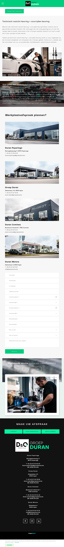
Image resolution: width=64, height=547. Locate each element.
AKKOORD (9, 545)
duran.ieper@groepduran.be (13, 195)
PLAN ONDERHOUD (32, 431)
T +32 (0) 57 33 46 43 (11, 153)
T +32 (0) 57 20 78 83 (11, 192)
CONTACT (13, 431)
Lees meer (17, 542)
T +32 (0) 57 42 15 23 (11, 267)
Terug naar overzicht (14, 11)
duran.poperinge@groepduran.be (15, 155)
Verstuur (14, 351)
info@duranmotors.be (11, 269)
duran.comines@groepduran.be (14, 232)
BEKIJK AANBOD (50, 431)
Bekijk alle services (32, 369)
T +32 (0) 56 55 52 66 (11, 230)
